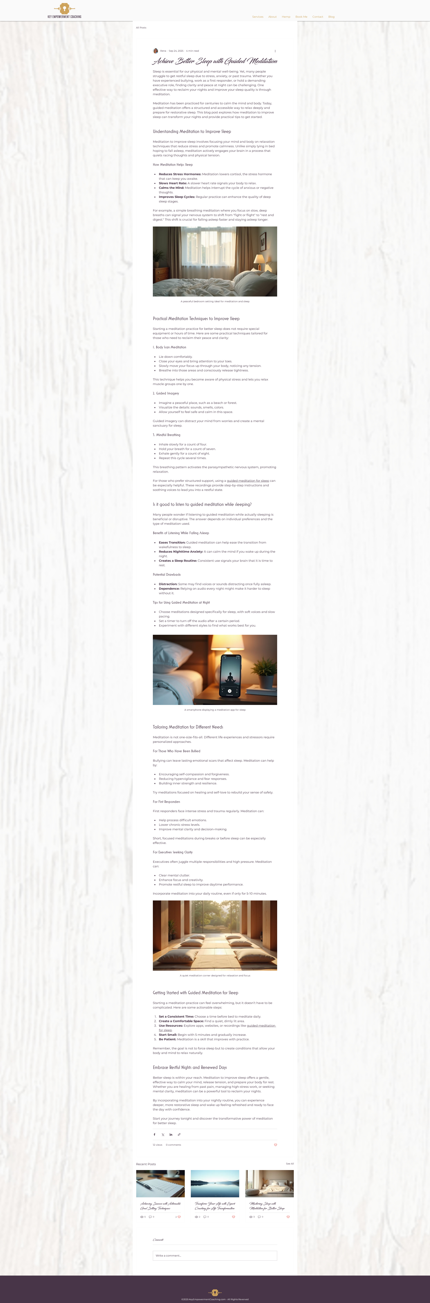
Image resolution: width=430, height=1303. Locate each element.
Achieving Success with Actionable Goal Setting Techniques (160, 1206)
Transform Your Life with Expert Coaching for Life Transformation (215, 1206)
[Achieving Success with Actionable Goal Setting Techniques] (160, 1183)
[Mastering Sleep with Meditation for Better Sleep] (269, 1183)
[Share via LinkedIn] (171, 1134)
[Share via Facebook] (154, 1134)
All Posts (141, 27)
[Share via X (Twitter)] (162, 1134)
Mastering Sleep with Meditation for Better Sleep (266, 1206)
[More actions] (275, 51)
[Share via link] (179, 1134)
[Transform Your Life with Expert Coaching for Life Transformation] (215, 1183)
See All (290, 1163)
